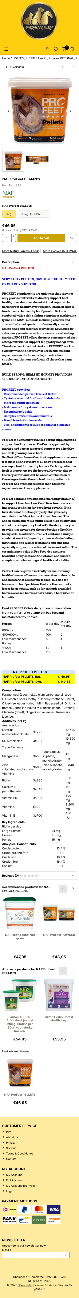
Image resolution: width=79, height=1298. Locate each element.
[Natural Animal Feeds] (8, 197)
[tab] (39, 262)
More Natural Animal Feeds (20, 251)
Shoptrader (25, 1285)
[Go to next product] (73, 67)
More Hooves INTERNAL (60, 251)
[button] (6, 49)
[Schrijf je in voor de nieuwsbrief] (66, 1255)
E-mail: (35, 1249)
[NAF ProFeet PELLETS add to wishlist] (72, 238)
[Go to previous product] (63, 67)
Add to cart (41, 238)
